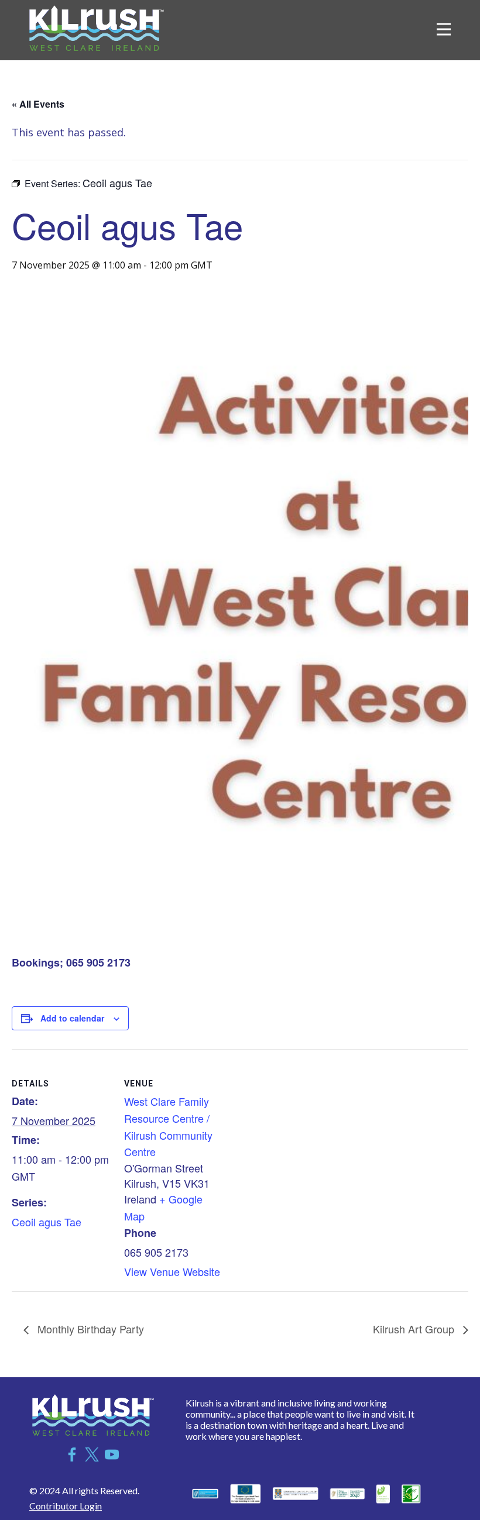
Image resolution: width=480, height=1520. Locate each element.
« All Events (38, 104)
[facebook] (72, 1454)
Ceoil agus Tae (46, 1221)
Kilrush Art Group (415, 1328)
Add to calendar (72, 1018)
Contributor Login (65, 1505)
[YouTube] (112, 1454)
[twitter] (92, 1454)
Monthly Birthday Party (89, 1328)
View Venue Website (172, 1271)
